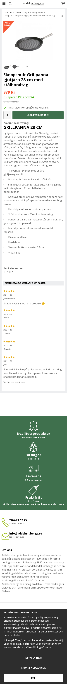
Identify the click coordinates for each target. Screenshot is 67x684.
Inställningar (33, 657)
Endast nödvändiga (33, 667)
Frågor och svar (16, 536)
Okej (33, 677)
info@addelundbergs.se (25, 533)
